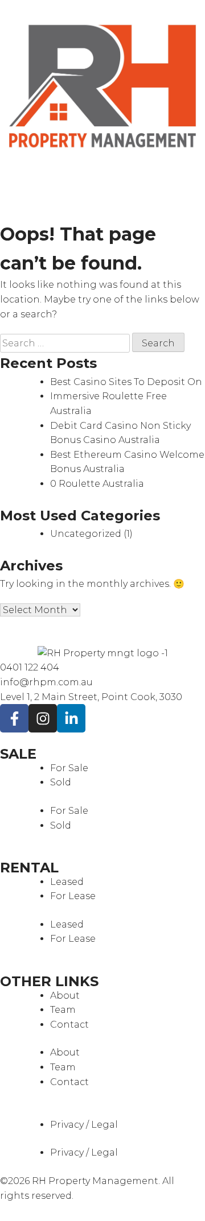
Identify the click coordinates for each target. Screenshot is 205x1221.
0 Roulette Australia (97, 483)
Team (63, 1009)
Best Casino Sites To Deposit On (126, 381)
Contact (69, 1024)
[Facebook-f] (14, 718)
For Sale (69, 768)
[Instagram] (42, 718)
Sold (60, 782)
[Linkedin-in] (71, 718)
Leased (67, 881)
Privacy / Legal (84, 1124)
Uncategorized (85, 533)
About (65, 995)
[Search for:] (66, 343)
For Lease (73, 896)
